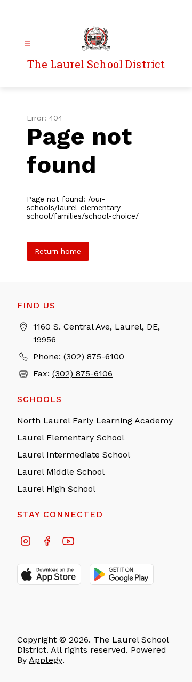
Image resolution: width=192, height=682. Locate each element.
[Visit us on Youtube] (68, 542)
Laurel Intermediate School (73, 455)
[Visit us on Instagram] (25, 542)
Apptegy (45, 660)
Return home (58, 251)
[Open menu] (27, 44)
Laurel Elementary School (70, 437)
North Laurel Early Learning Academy (95, 420)
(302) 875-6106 (82, 373)
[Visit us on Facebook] (46, 542)
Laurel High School (56, 489)
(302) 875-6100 (93, 356)
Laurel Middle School (61, 472)
